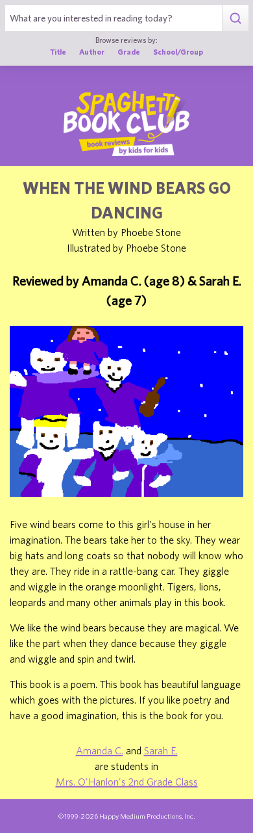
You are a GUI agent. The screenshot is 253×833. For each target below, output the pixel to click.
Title (58, 51)
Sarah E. (161, 750)
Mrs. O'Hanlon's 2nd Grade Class (127, 781)
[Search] (235, 18)
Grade (128, 51)
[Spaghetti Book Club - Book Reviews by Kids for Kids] (126, 123)
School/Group (178, 51)
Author (91, 51)
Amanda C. (99, 750)
